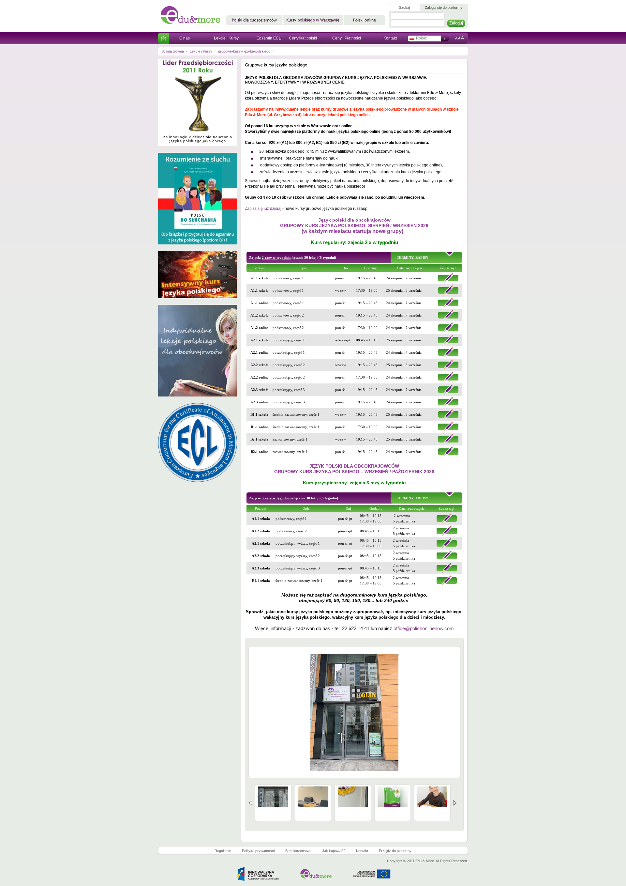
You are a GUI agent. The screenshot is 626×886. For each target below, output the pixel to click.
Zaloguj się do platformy (443, 7)
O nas (184, 38)
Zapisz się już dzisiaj (263, 208)
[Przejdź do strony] (197, 151)
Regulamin (223, 851)
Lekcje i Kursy (226, 38)
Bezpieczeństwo (298, 851)
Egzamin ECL (269, 38)
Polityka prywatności (258, 851)
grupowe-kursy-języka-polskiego (244, 51)
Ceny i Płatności (346, 38)
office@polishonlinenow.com (424, 628)
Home (163, 38)
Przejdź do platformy (395, 851)
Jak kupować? (333, 851)
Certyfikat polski (303, 38)
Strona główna (172, 51)
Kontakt (390, 38)
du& (193, 16)
